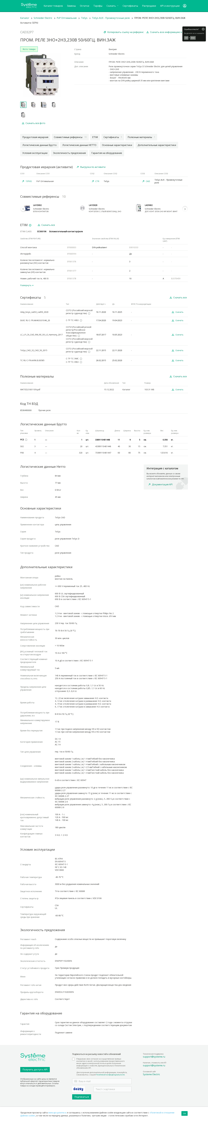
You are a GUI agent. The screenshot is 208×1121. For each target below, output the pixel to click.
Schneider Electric (43, 18)
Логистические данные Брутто (39, 145)
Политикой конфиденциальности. (110, 1074)
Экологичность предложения (69, 153)
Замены (71, 5)
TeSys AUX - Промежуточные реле (111, 18)
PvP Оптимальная (67, 18)
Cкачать (111, 5)
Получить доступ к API (35, 1069)
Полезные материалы (141, 137)
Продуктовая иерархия (35, 137)
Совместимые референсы (70, 137)
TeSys (84, 18)
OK (184, 1113)
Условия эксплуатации (34, 153)
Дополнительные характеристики (157, 145)
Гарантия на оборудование (106, 153)
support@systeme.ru (154, 1056)
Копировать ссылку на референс (125, 32)
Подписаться (81, 1096)
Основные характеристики (117, 145)
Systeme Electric (151, 1074)
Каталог (24, 18)
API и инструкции (170, 5)
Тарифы (97, 5)
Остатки (84, 5)
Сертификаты (130, 5)
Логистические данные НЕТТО (79, 145)
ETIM (95, 137)
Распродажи (149, 5)
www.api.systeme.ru (57, 1112)
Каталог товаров (53, 5)
